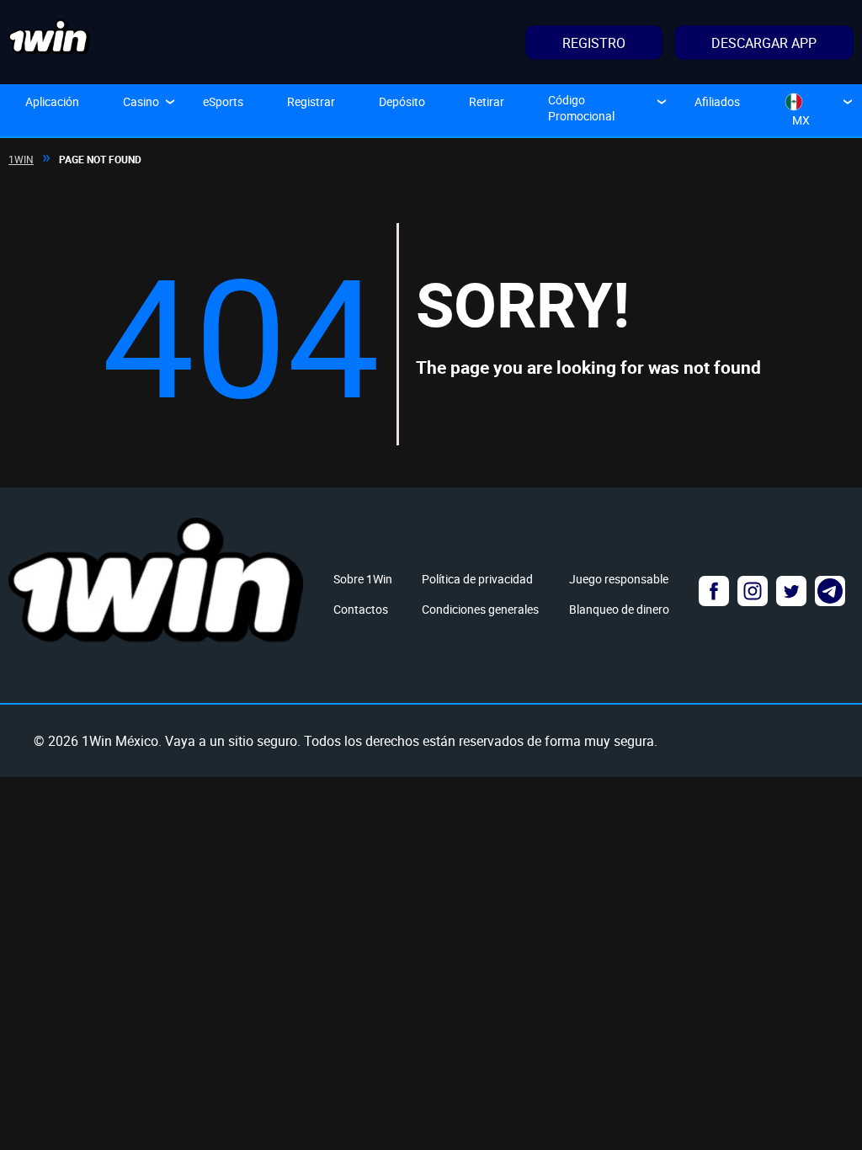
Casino (141, 101)
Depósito (402, 101)
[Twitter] (791, 591)
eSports (223, 101)
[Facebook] (714, 591)
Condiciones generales (480, 609)
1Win (21, 159)
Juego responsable (618, 579)
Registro (593, 43)
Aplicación (52, 101)
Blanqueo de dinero (619, 609)
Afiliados (717, 101)
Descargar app (764, 43)
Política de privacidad (477, 579)
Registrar (311, 101)
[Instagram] (752, 591)
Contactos (360, 609)
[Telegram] (830, 591)
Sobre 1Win (362, 579)
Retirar (486, 101)
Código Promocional (581, 108)
